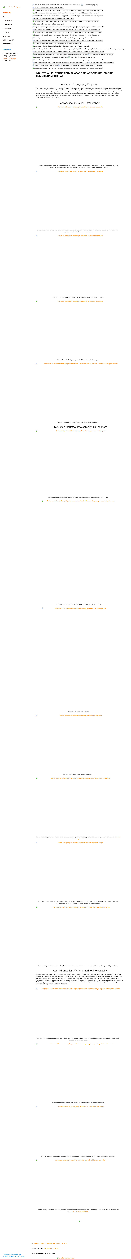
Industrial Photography (9, 59)
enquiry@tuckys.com (51, 1248)
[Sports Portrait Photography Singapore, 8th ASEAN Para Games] (118, 75)
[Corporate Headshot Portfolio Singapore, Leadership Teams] (123, 75)
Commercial (8, 20)
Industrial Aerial (7, 60)
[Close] (120, 75)
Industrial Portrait (8, 57)
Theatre (6, 36)
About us (7, 13)
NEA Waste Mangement (10, 53)
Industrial (7, 28)
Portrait (6, 32)
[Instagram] (12, 3)
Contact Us (7, 44)
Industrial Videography (9, 55)
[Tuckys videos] (16, 3)
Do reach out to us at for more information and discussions (49, 1243)
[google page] (20, 3)
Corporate (7, 24)
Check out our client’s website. (80, 1211)
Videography (8, 40)
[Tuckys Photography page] (8, 3)
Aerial (5, 17)
